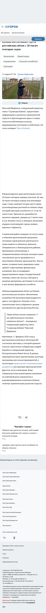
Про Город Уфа (7, 507)
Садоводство (9, 61)
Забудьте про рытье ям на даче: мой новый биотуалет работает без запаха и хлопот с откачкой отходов (20, 434)
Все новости (5, 33)
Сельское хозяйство (28, 61)
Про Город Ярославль (9, 480)
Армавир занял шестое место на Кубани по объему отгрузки (20, 448)
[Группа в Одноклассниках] (14, 538)
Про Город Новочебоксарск (11, 476)
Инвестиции (23, 56)
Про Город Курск (8, 499)
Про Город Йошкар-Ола (10, 494)
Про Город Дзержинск (9, 516)
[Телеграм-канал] (23, 103)
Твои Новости (7, 525)
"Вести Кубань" (23, 128)
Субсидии (8, 66)
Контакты (6, 558)
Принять (38, 39)
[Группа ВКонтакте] (4, 538)
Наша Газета (6, 486)
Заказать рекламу (18, 33)
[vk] (20, 417)
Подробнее (15, 597)
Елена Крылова (25, 74)
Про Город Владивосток (10, 520)
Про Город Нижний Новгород (12, 512)
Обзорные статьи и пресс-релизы (13, 546)
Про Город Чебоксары (9, 472)
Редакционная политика (10, 562)
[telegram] (27, 417)
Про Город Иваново (9, 490)
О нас (4, 554)
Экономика (8, 56)
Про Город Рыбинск (9, 503)
